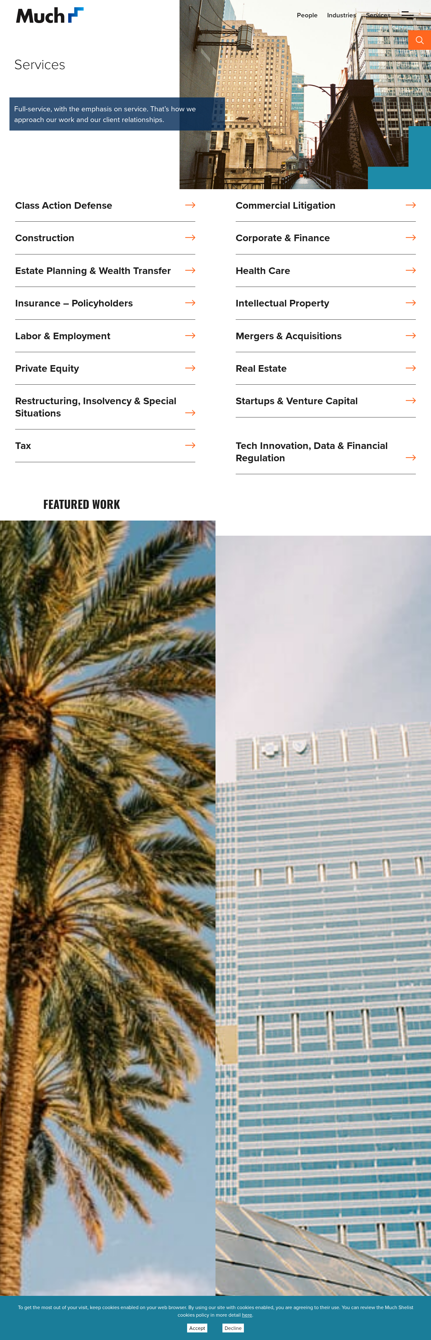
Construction (44, 238)
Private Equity (47, 369)
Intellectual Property (282, 304)
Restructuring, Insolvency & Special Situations (95, 407)
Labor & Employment (62, 336)
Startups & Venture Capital (297, 401)
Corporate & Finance (283, 238)
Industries (341, 15)
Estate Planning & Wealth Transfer (93, 271)
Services (378, 15)
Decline (233, 1328)
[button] (407, 15)
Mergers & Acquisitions (289, 336)
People (307, 15)
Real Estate (261, 369)
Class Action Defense (63, 206)
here (247, 1314)
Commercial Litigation (286, 206)
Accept (197, 1328)
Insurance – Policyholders (74, 304)
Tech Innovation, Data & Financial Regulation (312, 452)
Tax (23, 446)
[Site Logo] (50, 14)
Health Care (263, 271)
